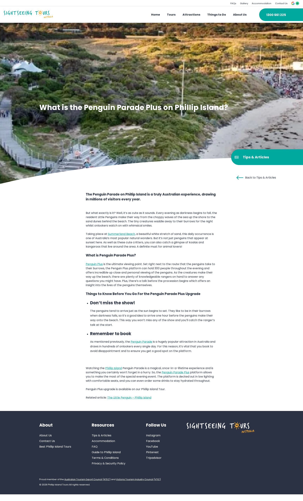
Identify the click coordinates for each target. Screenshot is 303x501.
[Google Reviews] (293, 3)
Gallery (244, 3)
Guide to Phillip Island (106, 452)
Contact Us (281, 3)
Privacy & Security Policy (108, 463)
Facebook (153, 441)
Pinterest (152, 452)
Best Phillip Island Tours (55, 447)
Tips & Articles (101, 435)
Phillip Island (113, 368)
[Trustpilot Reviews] (297, 3)
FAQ (94, 447)
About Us (240, 15)
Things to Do (216, 15)
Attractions (191, 15)
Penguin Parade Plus (175, 372)
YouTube (152, 447)
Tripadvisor (153, 458)
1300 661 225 (276, 15)
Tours (171, 15)
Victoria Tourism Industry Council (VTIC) (138, 479)
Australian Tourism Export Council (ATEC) (87, 479)
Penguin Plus (94, 264)
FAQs (233, 3)
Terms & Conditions (105, 458)
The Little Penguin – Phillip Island (129, 398)
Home (155, 15)
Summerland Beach (121, 234)
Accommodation (261, 3)
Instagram (153, 435)
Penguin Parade (141, 342)
